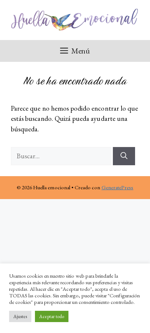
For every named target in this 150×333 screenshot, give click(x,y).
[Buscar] (124, 156)
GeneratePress (118, 187)
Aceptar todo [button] (51, 316)
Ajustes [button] (20, 316)
